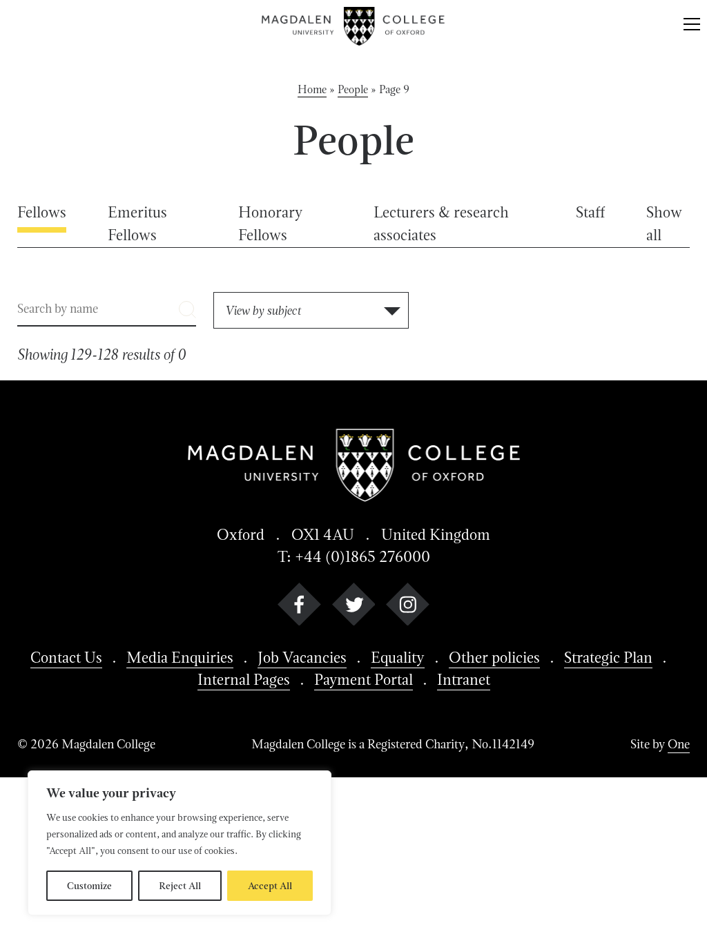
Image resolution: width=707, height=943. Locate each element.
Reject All (180, 886)
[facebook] (299, 607)
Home (312, 89)
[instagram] (407, 607)
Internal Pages (243, 679)
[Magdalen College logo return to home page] (354, 26)
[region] (179, 842)
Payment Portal (363, 679)
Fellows (41, 212)
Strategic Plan (608, 657)
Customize (89, 886)
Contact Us (66, 657)
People (353, 89)
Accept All (270, 886)
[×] (692, 26)
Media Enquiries (179, 657)
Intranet (463, 679)
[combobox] (311, 310)
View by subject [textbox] (263, 310)
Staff (590, 212)
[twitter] (354, 607)
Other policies (494, 657)
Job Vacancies (302, 657)
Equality (398, 657)
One (679, 743)
